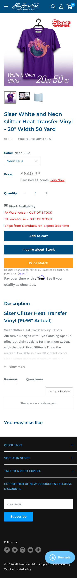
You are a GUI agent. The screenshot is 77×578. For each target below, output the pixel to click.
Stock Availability (22, 206)
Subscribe (18, 516)
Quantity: (11, 193)
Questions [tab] (34, 379)
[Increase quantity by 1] (46, 193)
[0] (69, 6)
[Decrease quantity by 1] (25, 193)
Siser (8, 139)
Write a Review (59, 391)
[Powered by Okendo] (14, 392)
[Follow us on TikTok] (38, 550)
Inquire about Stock (38, 249)
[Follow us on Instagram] (22, 550)
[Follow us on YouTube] (30, 550)
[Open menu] (6, 6)
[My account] (61, 6)
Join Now (57, 180)
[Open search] (53, 6)
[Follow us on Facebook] (7, 550)
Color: (17, 153)
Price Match (38, 263)
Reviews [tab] (11, 379)
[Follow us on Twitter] (15, 550)
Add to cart (38, 236)
